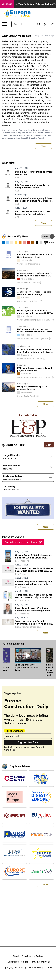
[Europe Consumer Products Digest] (41, 834)
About (16, 956)
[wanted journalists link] (28, 428)
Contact (50, 967)
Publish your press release (21, 542)
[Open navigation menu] (4, 24)
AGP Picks (7, 4)
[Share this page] (52, 24)
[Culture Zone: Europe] (14, 797)
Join (48, 444)
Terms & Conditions (40, 961)
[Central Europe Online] (41, 778)
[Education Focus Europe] (14, 815)
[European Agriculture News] (41, 871)
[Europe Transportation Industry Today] (41, 853)
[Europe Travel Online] (14, 871)
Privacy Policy (36, 967)
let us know (24, 135)
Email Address (14, 730)
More (43, 146)
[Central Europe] (14, 778)
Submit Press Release (17, 961)
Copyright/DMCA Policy (14, 967)
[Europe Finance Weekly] (14, 853)
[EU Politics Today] (41, 815)
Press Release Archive (32, 956)
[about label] (18, 260)
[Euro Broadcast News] (14, 834)
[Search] (39, 24)
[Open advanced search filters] (45, 24)
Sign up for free (28, 742)
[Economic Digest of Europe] (41, 797)
